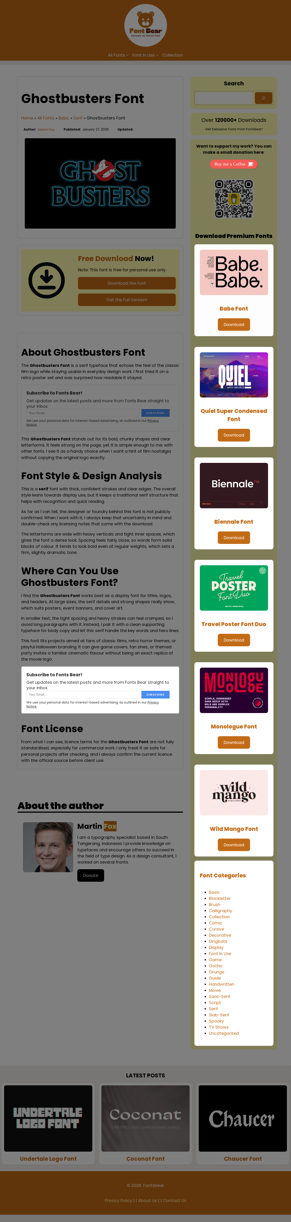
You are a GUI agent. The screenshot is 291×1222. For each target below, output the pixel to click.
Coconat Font (145, 1159)
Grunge (216, 972)
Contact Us (174, 1200)
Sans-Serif (219, 996)
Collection (219, 917)
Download (234, 324)
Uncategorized (224, 1033)
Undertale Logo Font (48, 1159)
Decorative (220, 935)
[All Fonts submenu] (127, 55)
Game (215, 960)
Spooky (216, 1021)
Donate (90, 875)
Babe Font (234, 308)
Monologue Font (234, 726)
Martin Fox (46, 129)
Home (27, 118)
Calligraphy (220, 910)
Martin (97, 826)
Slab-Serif (219, 1015)
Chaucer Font (243, 1159)
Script (215, 1002)
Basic (63, 118)
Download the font (127, 283)
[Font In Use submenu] (157, 55)
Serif (78, 118)
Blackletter (220, 898)
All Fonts (45, 118)
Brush (214, 904)
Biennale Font (233, 522)
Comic (215, 923)
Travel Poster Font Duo (233, 624)
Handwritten (221, 984)
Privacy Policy (118, 1200)
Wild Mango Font (234, 829)
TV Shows (219, 1027)
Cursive (216, 929)
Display (216, 947)
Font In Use (220, 953)
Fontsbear (153, 1185)
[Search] (263, 98)
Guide (215, 978)
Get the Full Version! (126, 300)
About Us (147, 1200)
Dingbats (218, 941)
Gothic (216, 966)
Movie (215, 990)
